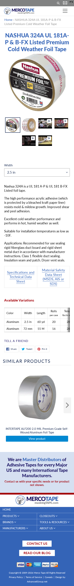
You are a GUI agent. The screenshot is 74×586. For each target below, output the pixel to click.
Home (8, 19)
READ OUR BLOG (37, 553)
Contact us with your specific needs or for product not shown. (37, 483)
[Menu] (65, 11)
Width (8, 165)
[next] (67, 405)
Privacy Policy (16, 577)
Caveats (49, 577)
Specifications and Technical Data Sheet (20, 276)
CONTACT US (37, 544)
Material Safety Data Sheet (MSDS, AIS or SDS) (53, 276)
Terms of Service (34, 577)
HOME (7, 509)
